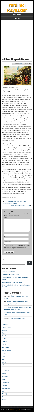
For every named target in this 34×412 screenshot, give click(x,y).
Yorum (6, 217)
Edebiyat (4, 341)
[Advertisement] (17, 38)
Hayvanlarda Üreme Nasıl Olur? (10, 274)
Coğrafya (4, 336)
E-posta (6, 237)
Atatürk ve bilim (6, 327)
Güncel (4, 362)
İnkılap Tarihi (5, 370)
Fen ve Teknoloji (6, 350)
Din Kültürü (5, 339)
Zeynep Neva (7, 312)
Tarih (3, 391)
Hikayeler (4, 365)
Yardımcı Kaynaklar (14, 409)
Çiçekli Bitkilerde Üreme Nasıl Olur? (12, 282)
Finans (4, 353)
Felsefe (4, 344)
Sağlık (4, 379)
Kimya (4, 373)
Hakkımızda (17, 14)
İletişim (17, 18)
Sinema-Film (5, 382)
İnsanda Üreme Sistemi (8, 271)
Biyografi (4, 330)
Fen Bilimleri (5, 347)
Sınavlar (4, 385)
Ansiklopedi (5, 324)
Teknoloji (4, 394)
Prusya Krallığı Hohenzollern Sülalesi (20, 205)
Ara (3, 259)
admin (20, 63)
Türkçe (4, 399)
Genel (3, 359)
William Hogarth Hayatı (15, 59)
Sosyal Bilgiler (6, 388)
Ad (5, 233)
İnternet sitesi (7, 241)
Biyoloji (4, 333)
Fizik (3, 356)
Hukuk (4, 368)
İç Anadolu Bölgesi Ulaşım (18, 318)
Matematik (5, 376)
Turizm (4, 397)
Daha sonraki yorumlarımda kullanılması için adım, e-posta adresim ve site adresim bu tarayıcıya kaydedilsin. (17, 247)
